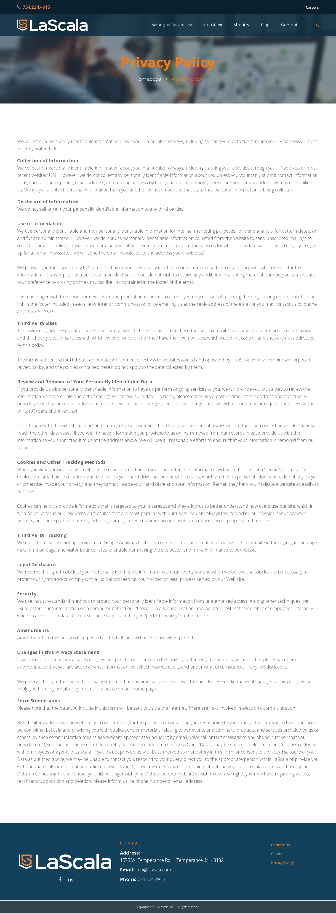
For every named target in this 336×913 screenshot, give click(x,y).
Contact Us (280, 844)
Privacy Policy (282, 862)
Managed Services (170, 24)
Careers (312, 7)
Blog (265, 24)
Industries (212, 24)
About (239, 24)
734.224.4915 (36, 7)
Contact (289, 24)
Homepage (149, 79)
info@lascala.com (153, 870)
